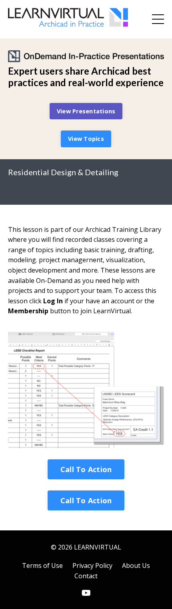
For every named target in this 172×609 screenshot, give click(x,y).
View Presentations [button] (86, 111)
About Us (136, 565)
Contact (86, 575)
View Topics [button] (86, 138)
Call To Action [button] (86, 469)
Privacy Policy (92, 565)
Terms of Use (42, 565)
